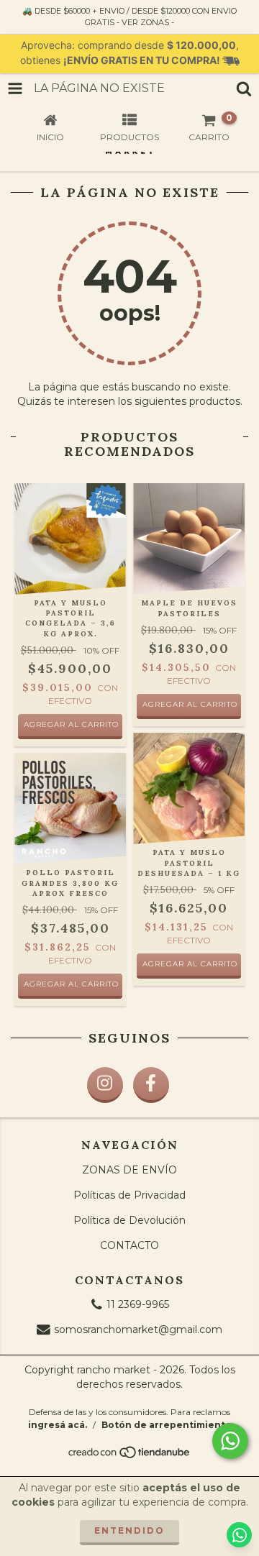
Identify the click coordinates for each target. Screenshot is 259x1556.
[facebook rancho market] (151, 1085)
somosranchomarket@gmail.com (138, 1329)
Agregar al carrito (71, 984)
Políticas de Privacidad (129, 1195)
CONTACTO (129, 1245)
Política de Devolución (129, 1220)
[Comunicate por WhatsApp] (230, 1441)
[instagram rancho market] (105, 1085)
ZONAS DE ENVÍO (129, 1169)
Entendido (129, 1530)
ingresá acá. (57, 1424)
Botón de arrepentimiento (166, 1424)
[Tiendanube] (130, 1455)
